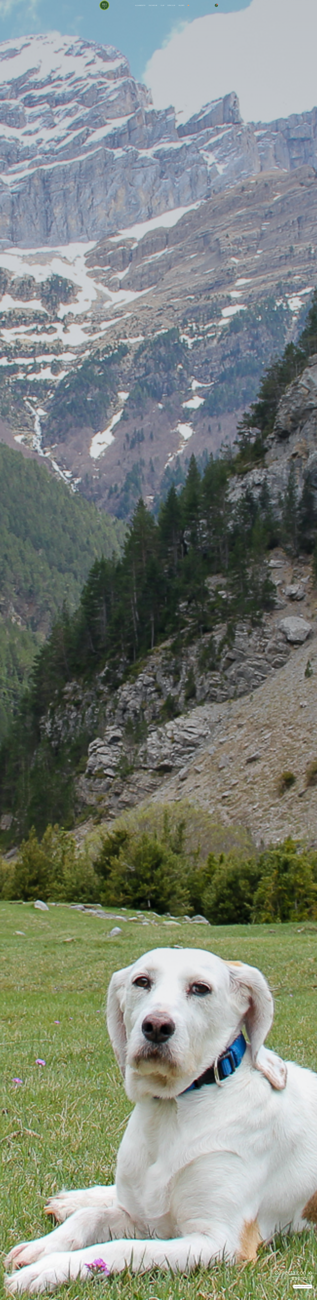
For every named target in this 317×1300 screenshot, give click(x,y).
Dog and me (153, 5)
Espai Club (171, 5)
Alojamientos (140, 5)
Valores (181, 5)
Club (162, 5)
